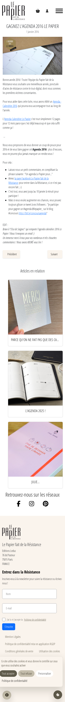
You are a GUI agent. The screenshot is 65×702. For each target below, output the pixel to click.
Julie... (35, 482)
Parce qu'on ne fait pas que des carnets (35, 339)
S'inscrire (9, 627)
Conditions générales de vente (19, 651)
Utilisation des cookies (49, 651)
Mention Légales (13, 637)
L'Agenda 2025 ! (35, 410)
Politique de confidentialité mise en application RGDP (30, 644)
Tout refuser (26, 673)
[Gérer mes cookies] (57, 694)
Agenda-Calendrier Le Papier (17, 119)
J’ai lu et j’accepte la (26, 619)
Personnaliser (44, 673)
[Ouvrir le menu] (59, 11)
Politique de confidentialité (35, 619)
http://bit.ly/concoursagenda (32, 213)
